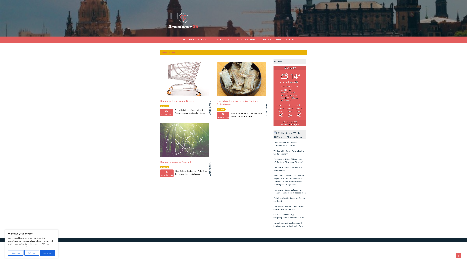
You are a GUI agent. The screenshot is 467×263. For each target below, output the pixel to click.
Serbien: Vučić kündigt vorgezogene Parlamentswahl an (289, 216)
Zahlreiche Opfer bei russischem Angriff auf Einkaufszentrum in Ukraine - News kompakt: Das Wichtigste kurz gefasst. (289, 180)
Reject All (31, 253)
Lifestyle (164, 106)
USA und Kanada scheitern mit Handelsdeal (288, 168)
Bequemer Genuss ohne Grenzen (177, 101)
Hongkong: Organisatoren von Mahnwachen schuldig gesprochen (290, 191)
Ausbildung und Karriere (193, 40)
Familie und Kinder (247, 40)
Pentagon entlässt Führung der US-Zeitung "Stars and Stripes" (288, 160)
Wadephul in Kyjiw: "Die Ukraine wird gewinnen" (289, 152)
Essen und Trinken (222, 40)
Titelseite (170, 40)
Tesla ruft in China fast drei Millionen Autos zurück (286, 144)
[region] (31, 244)
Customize (16, 253)
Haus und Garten (271, 40)
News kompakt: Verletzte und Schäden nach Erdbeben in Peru (288, 224)
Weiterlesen (210, 108)
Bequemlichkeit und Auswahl (175, 161)
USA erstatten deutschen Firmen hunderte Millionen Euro (289, 207)
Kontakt (291, 40)
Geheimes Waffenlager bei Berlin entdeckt (289, 199)
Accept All (47, 253)
